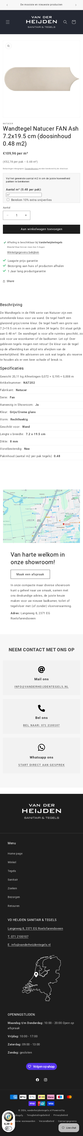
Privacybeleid (60, 1115)
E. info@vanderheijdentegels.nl (29, 944)
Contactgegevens (67, 1121)
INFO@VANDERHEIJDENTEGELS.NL (41, 686)
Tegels (12, 870)
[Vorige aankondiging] (7, 5)
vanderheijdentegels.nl (39, 1110)
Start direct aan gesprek (41, 765)
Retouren (14, 905)
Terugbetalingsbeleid (38, 1115)
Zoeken (12, 888)
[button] (7, 22)
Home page (15, 853)
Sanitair (13, 879)
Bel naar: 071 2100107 (41, 725)
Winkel (12, 862)
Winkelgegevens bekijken (23, 252)
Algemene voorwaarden (22, 1121)
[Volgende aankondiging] (76, 5)
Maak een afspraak (30, 574)
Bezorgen (14, 897)
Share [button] (10, 281)
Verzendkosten (31, 169)
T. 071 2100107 (18, 936)
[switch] (8, 1128)
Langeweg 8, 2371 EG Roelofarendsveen (35, 928)
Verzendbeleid (46, 1121)
